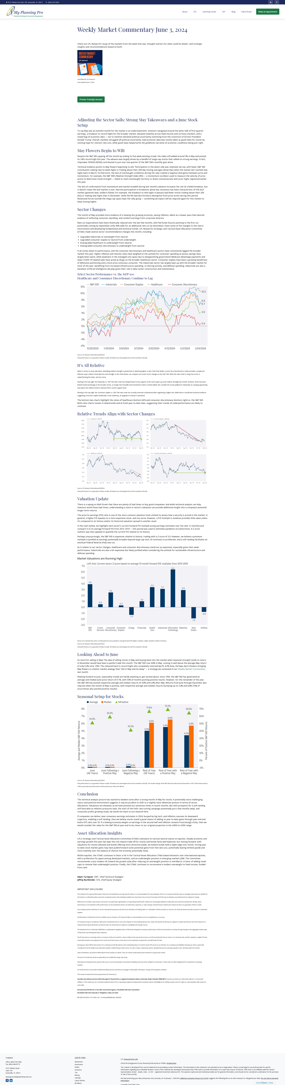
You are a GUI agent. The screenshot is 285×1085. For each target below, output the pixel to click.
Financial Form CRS (131, 1059)
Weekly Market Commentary (191, 669)
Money (77, 1075)
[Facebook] (276, 2)
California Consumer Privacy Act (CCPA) (194, 1078)
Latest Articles (80, 1080)
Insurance (78, 1070)
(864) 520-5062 (53, 2)
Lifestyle (78, 1078)
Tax (76, 1072)
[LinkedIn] (270, 2)
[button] (184, 11)
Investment (79, 1064)
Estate (77, 1067)
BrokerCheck (171, 1063)
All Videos (78, 1083)
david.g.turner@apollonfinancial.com (19, 1077)
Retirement (79, 1062)
